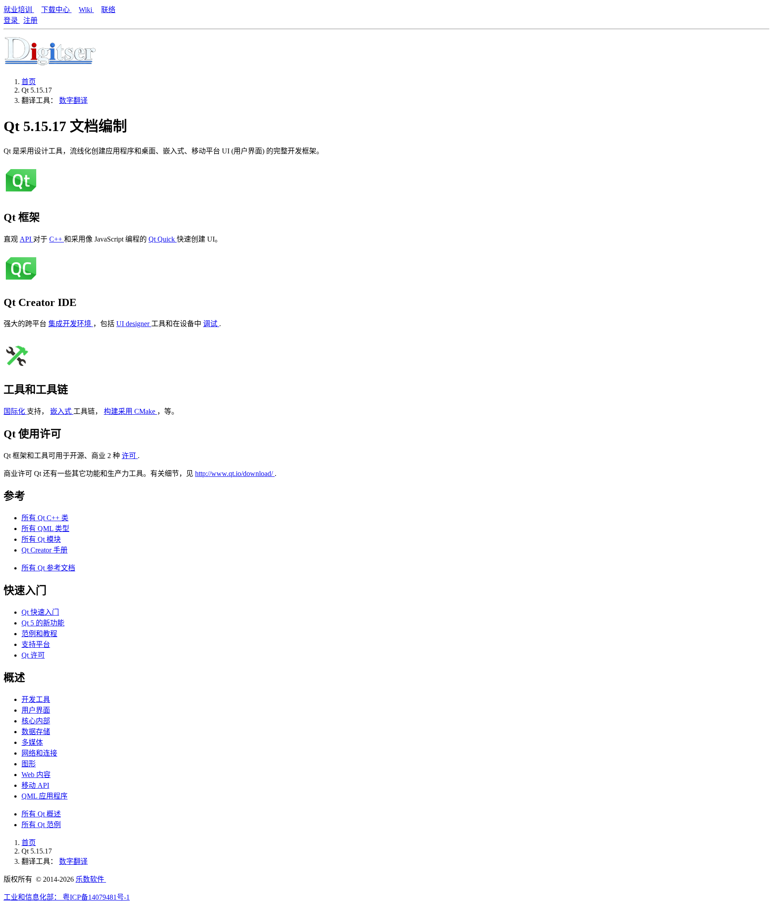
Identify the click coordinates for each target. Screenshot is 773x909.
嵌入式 (61, 411)
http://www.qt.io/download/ (235, 473)
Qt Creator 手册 (44, 550)
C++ (56, 239)
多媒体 (32, 742)
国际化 (15, 411)
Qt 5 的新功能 (42, 623)
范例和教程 (39, 633)
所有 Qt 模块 (41, 539)
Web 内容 (36, 774)
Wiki (86, 9)
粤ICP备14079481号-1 (96, 897)
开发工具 (35, 699)
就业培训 (19, 9)
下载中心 (56, 9)
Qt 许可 (33, 655)
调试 (211, 323)
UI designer (133, 323)
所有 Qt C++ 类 (44, 518)
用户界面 (35, 710)
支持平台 (35, 644)
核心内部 (35, 721)
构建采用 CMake (130, 411)
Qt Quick (163, 239)
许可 (130, 455)
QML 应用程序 (44, 796)
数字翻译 (73, 100)
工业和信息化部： (33, 897)
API (26, 239)
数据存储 (35, 731)
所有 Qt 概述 (41, 814)
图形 (28, 764)
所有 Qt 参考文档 (48, 568)
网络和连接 (39, 753)
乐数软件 (91, 879)
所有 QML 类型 (45, 528)
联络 (108, 9)
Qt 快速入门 (40, 612)
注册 (30, 20)
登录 (12, 20)
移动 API (35, 785)
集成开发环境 (70, 323)
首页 (28, 81)
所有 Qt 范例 (41, 824)
